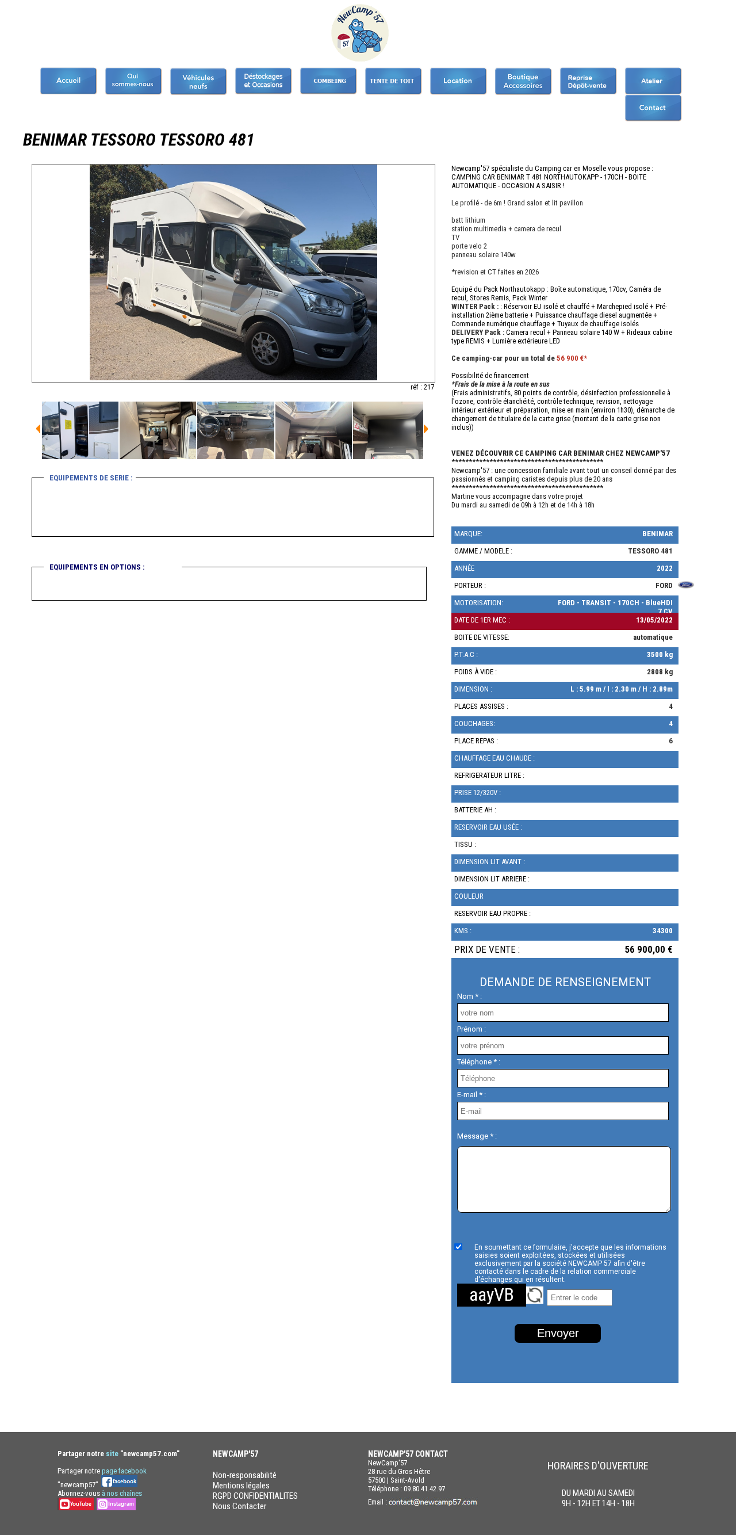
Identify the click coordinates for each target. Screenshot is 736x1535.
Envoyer (558, 1333)
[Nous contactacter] (653, 107)
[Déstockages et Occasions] (263, 80)
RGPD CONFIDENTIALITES (255, 1496)
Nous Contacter (239, 1506)
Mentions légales (241, 1485)
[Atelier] (653, 80)
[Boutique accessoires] (523, 81)
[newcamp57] (68, 80)
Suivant (38, 429)
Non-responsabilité (245, 1475)
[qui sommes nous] (133, 81)
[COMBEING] (328, 80)
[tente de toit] (393, 81)
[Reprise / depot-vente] (588, 80)
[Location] (458, 81)
